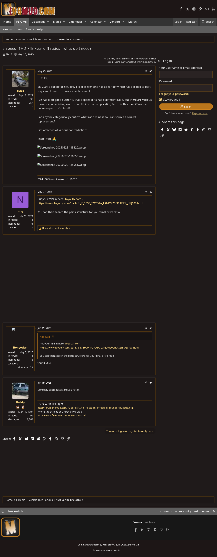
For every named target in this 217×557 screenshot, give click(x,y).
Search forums (25, 29)
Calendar (96, 22)
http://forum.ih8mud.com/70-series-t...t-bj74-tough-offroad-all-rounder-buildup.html (85, 407)
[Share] (146, 71)
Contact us (166, 511)
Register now (200, 113)
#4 (151, 382)
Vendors (115, 22)
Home (7, 22)
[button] (48, 22)
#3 (151, 328)
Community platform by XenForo (108, 544)
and (56, 228)
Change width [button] (15, 511)
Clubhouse (76, 22)
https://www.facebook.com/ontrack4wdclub (61, 415)
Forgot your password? (174, 94)
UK (31, 106)
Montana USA (25, 367)
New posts (9, 29)
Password (165, 81)
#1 (151, 71)
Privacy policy (183, 511)
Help (40, 29)
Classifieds (38, 22)
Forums (21, 22)
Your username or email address (180, 68)
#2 (151, 191)
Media (57, 22)
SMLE (9, 54)
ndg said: (45, 336)
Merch (132, 22)
